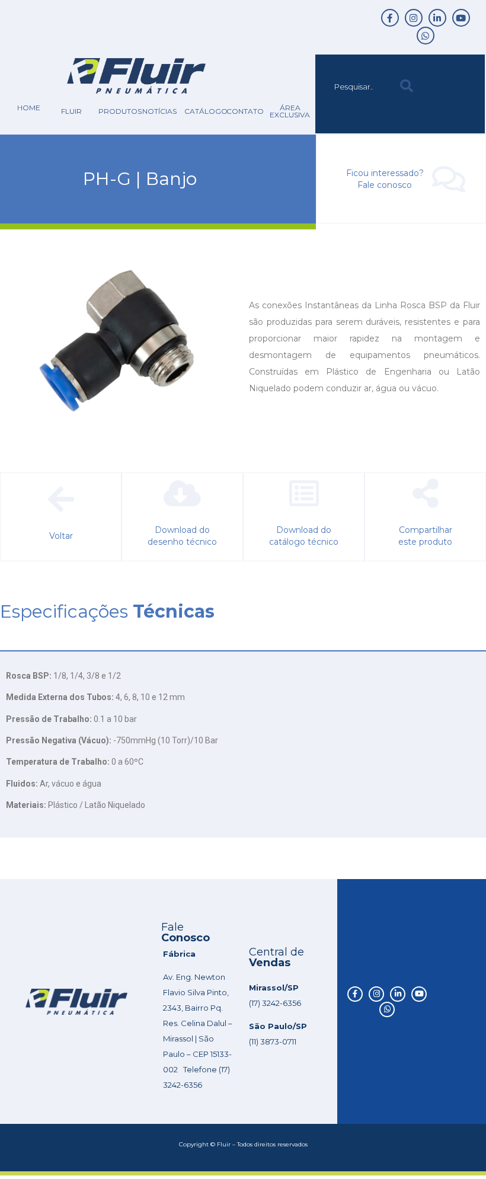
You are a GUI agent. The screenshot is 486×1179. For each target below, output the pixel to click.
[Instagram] (414, 18)
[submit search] (407, 86)
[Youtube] (461, 18)
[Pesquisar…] (354, 86)
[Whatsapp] (425, 35)
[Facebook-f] (390, 18)
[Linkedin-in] (437, 18)
